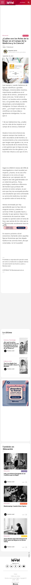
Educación (5, 35)
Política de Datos (15, 576)
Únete (15, 574)
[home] (10, 2)
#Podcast (25, 35)
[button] (2, 2)
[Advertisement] (15, 312)
